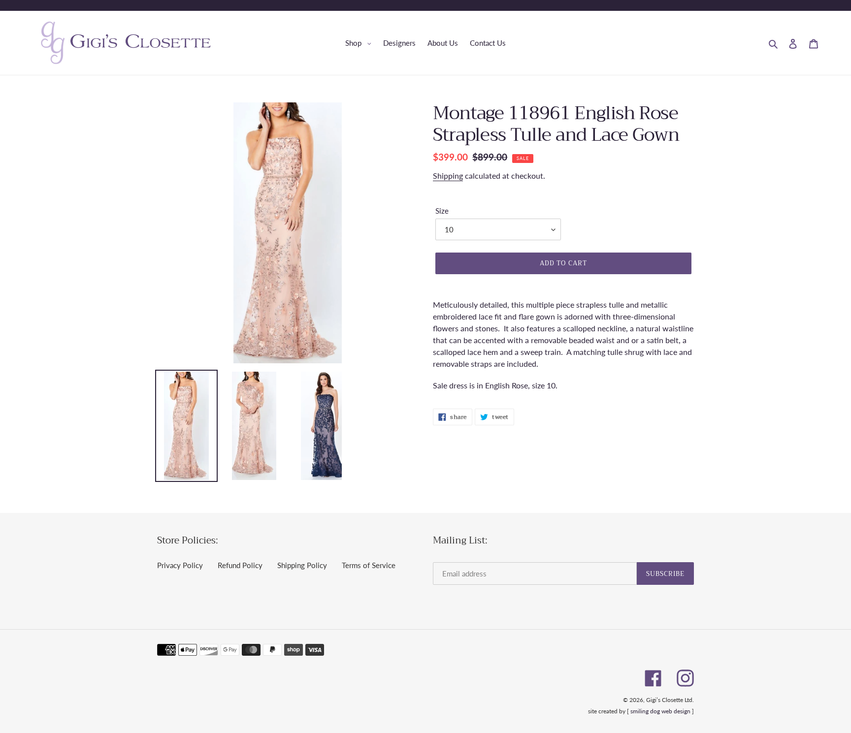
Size (442, 210)
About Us (442, 42)
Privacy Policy (180, 565)
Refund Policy (240, 565)
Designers (399, 42)
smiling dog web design (660, 711)
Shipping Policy (302, 565)
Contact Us (488, 42)
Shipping (448, 175)
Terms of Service (368, 565)
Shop (360, 42)
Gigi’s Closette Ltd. (670, 699)
